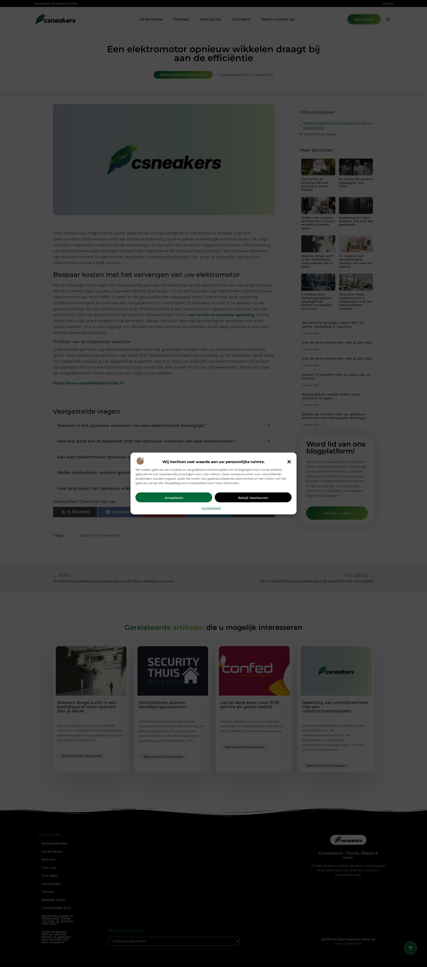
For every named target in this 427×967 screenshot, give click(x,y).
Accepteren (174, 498)
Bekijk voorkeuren (253, 498)
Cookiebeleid (211, 508)
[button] (289, 461)
